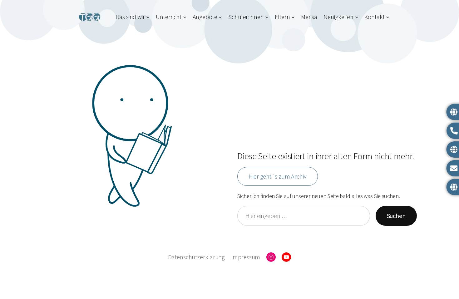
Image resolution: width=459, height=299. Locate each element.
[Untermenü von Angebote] (220, 16)
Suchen (396, 216)
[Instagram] (271, 257)
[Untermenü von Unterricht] (184, 16)
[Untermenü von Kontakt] (387, 16)
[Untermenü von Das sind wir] (148, 16)
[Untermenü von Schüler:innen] (267, 16)
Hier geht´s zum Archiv (278, 176)
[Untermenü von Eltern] (293, 16)
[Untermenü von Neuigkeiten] (356, 16)
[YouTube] (286, 257)
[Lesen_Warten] (132, 136)
